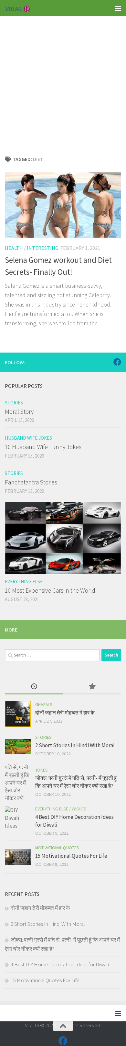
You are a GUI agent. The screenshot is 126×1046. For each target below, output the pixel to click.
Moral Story (19, 411)
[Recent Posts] (34, 687)
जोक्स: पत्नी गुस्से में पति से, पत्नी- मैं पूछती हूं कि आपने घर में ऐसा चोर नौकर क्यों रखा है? (76, 781)
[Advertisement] (63, 79)
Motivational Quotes (57, 848)
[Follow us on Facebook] (117, 362)
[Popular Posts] (92, 687)
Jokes (41, 770)
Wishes (79, 809)
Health (14, 248)
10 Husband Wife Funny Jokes (43, 447)
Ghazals (43, 704)
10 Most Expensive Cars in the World (50, 590)
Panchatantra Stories (31, 482)
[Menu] (118, 8)
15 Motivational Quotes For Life (71, 855)
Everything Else (24, 581)
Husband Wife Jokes (28, 438)
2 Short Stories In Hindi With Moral (75, 745)
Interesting (42, 248)
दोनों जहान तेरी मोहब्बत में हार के (65, 712)
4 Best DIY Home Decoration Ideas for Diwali (60, 964)
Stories (14, 403)
